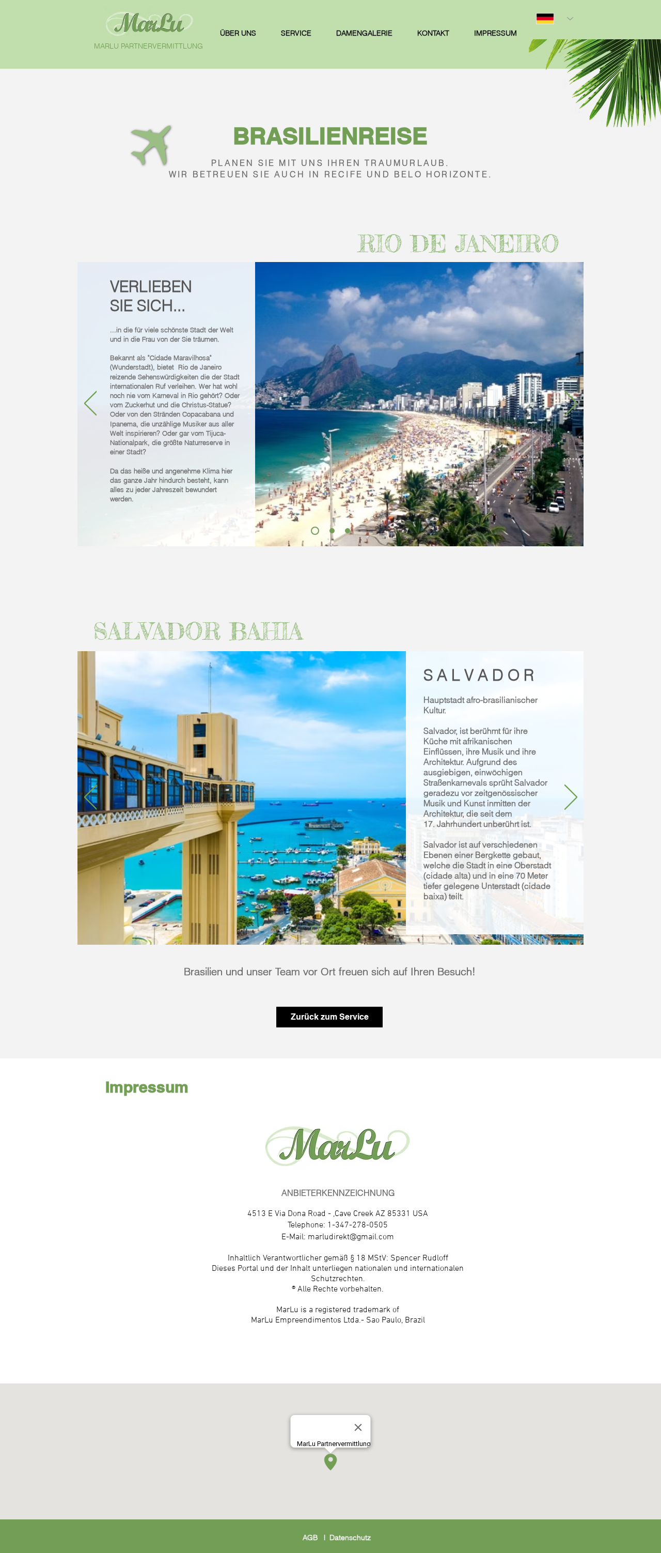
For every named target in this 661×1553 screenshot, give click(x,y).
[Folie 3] (347, 530)
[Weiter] (570, 404)
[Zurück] (90, 404)
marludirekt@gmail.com (351, 1237)
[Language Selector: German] (554, 18)
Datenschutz (350, 1537)
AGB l (316, 1537)
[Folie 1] (315, 531)
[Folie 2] (332, 530)
